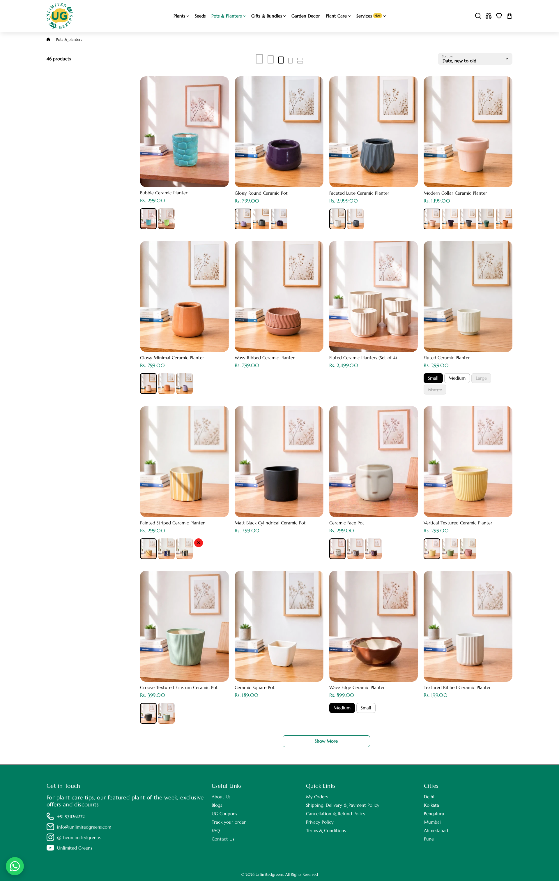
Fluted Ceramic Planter (447, 357)
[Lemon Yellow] (432, 548)
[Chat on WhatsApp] (15, 866)
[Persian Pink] (468, 548)
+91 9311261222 (71, 816)
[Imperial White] (337, 219)
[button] (509, 16)
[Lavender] (243, 219)
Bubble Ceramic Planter (163, 192)
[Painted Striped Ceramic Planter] (184, 461)
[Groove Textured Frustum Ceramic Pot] (184, 626)
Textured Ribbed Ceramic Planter (457, 687)
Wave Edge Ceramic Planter (357, 687)
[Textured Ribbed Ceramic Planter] (468, 626)
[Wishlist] (499, 16)
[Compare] (488, 16)
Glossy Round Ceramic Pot (261, 193)
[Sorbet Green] (166, 713)
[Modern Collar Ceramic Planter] (468, 131)
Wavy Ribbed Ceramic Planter (265, 357)
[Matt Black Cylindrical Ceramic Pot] (279, 461)
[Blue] (148, 218)
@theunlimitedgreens (78, 837)
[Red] (198, 542)
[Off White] (337, 548)
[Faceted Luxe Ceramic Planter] (373, 131)
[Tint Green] (166, 218)
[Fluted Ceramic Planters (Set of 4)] (373, 296)
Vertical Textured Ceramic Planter (458, 523)
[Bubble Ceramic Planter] (184, 131)
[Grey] (355, 548)
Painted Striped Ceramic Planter (172, 523)
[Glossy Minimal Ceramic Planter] (184, 296)
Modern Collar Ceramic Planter (455, 193)
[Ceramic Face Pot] (373, 461)
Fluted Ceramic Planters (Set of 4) (363, 357)
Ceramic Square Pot (255, 687)
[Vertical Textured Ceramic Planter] (468, 461)
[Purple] (279, 219)
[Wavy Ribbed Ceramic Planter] (279, 296)
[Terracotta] (504, 219)
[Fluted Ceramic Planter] (468, 296)
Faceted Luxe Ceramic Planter (359, 193)
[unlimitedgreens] (60, 16)
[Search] (478, 16)
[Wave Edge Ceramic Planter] (373, 626)
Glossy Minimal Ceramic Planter (172, 357)
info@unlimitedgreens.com (84, 827)
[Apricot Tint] (432, 219)
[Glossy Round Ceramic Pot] (279, 131)
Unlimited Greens (74, 848)
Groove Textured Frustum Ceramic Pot (179, 687)
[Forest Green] (486, 219)
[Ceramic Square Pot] (279, 626)
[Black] (184, 548)
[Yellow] (148, 548)
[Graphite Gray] (261, 219)
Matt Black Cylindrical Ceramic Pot (270, 523)
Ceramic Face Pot (346, 523)
